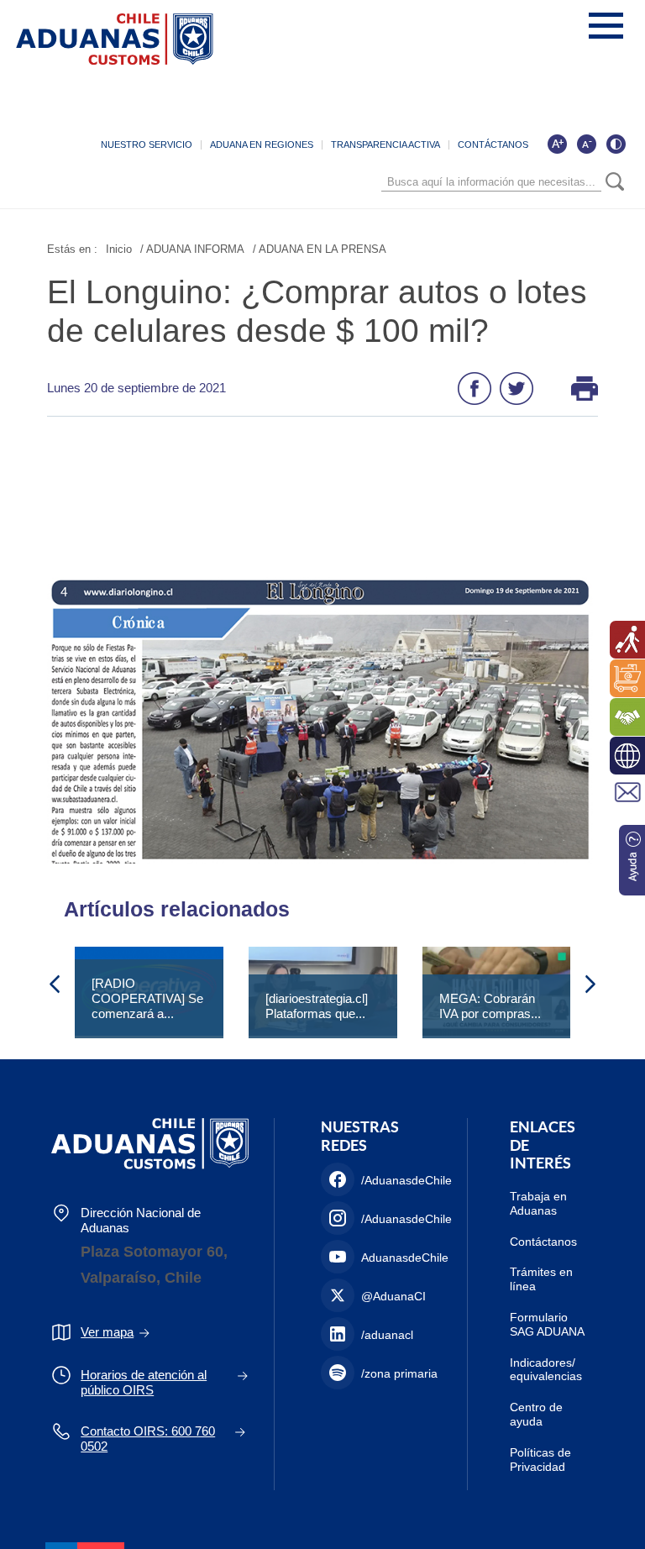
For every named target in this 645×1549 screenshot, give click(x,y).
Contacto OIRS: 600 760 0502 (148, 1438)
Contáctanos (543, 1241)
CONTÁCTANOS (493, 144)
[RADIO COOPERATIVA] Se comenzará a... (147, 998)
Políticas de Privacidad (540, 1459)
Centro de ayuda (536, 1414)
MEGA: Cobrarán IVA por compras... (490, 1006)
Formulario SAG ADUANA (547, 1324)
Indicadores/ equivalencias (546, 1370)
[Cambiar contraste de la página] (615, 143)
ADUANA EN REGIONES (261, 144)
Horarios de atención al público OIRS (144, 1382)
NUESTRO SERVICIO (146, 144)
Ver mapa (107, 1332)
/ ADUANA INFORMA (192, 249)
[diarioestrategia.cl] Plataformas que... (316, 1006)
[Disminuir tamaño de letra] (586, 143)
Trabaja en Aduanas (538, 1203)
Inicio (119, 249)
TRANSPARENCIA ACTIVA (385, 144)
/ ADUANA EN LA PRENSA (319, 249)
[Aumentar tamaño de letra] (557, 143)
